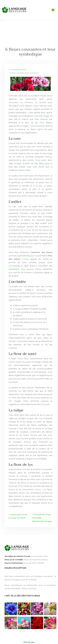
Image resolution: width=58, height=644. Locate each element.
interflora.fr (14, 269)
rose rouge (44, 116)
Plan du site (29, 642)
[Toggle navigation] (53, 10)
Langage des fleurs (19, 69)
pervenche (24, 255)
